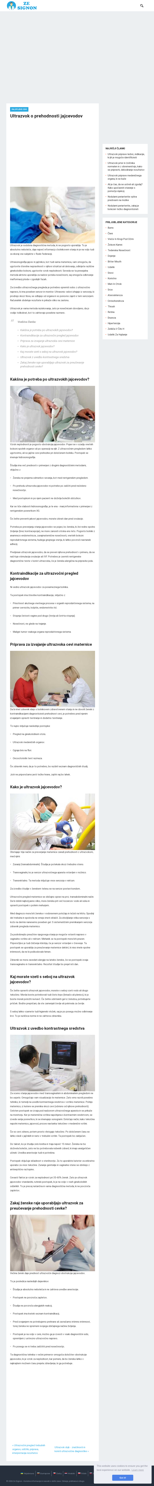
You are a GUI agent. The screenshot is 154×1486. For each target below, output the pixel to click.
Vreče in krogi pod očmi (121, 239)
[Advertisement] (77, 34)
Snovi (110, 272)
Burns (111, 227)
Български (45, 1473)
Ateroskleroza (115, 295)
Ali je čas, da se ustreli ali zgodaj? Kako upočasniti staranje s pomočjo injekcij (125, 188)
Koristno (112, 278)
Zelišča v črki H (116, 328)
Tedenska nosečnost (119, 250)
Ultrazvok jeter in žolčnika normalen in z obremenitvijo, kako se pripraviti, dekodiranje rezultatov (126, 166)
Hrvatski (71, 1473)
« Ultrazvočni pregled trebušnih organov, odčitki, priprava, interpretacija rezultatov (28, 1449)
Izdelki (111, 267)
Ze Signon (17, 1481)
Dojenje (112, 255)
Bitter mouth (114, 261)
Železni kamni (115, 244)
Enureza (112, 317)
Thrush (111, 306)
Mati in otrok (115, 284)
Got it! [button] (123, 1478)
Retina (111, 312)
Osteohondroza (116, 301)
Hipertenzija (114, 323)
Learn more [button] (138, 1470)
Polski (83, 1473)
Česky (59, 1473)
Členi (110, 233)
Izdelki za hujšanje (117, 334)
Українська (29, 1473)
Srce (110, 289)
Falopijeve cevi (19, 109)
